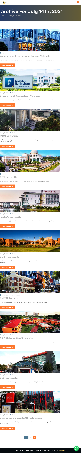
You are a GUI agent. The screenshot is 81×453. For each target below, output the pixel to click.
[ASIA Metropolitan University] (30, 322)
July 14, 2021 (5, 53)
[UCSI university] (30, 362)
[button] (76, 448)
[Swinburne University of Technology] (30, 402)
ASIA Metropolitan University (16, 337)
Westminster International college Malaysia (25, 56)
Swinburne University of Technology (21, 417)
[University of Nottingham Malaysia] (30, 80)
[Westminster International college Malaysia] (30, 40)
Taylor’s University (11, 216)
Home (3, 15)
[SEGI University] (30, 161)
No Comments (16, 53)
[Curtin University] (30, 241)
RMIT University (9, 298)
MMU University (9, 135)
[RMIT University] (30, 282)
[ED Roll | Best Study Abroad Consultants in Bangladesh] (6, 2)
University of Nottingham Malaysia (20, 95)
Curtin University (10, 256)
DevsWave (62, 450)
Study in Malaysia (15, 15)
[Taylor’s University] (30, 201)
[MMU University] (30, 120)
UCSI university (9, 377)
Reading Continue (7, 65)
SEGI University (8, 177)
